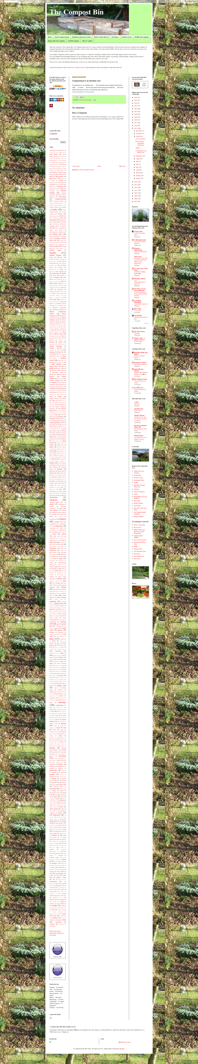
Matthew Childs (62, 324)
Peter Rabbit (53, 354)
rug (63, 799)
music (51, 702)
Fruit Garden (59, 248)
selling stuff (57, 817)
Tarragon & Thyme (140, 362)
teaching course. (54, 857)
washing (56, 885)
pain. (56, 731)
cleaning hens (55, 512)
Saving (62, 382)
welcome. (52, 893)
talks (59, 853)
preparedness (60, 766)
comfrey (61, 516)
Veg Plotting (138, 315)
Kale (65, 285)
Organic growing (56, 348)
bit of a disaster (62, 463)
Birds (51, 176)
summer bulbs (59, 847)
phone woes (60, 744)
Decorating (57, 222)
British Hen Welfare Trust (140, 543)
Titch (64, 415)
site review (59, 823)
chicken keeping (60, 495)
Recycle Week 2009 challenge (58, 370)
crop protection (60, 538)
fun (56, 595)
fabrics (60, 568)
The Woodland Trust (140, 551)
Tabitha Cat (61, 400)
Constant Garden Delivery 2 (57, 203)
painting (62, 732)
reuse (55, 797)
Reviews (52, 376)
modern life (57, 694)
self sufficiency (55, 815)
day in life (52, 544)
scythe (62, 809)
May (137, 167)
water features (60, 887)
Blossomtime (59, 176)
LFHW (51, 289)
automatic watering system (57, 449)
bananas (62, 453)
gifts (51, 610)
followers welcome (54, 581)
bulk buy (52, 479)
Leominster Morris (54, 295)
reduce (62, 791)
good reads (54, 611)
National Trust (53, 338)
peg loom (54, 742)
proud (61, 774)
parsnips (60, 736)
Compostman (62, 197)
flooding (52, 577)
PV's (58, 350)
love (57, 683)
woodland (54, 918)
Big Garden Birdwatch (58, 174)
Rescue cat (61, 374)
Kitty (62, 287)
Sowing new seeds (59, 392)
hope (56, 647)
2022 (136, 109)
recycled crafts (61, 784)
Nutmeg (52, 342)
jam (63, 665)
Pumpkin (52, 362)
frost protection (57, 589)
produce (52, 774)
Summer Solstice (54, 398)
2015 (136, 128)
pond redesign (60, 758)
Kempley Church (55, 287)
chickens (54, 499)
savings (58, 805)
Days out (63, 218)
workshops (58, 922)
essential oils (60, 564)
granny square (62, 614)
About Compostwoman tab (78, 67)
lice (60, 673)
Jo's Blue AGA (138, 387)
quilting (54, 778)
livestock (60, 675)
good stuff (61, 611)
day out (60, 544)
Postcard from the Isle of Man (141, 318)
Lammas (52, 291)
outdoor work (53, 723)
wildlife (54, 905)
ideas (55, 657)
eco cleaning (53, 558)
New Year (61, 338)
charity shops (62, 491)
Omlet (60, 342)
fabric (55, 568)
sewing (61, 819)
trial (60, 867)
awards (52, 451)
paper (59, 734)
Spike (51, 396)
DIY (51, 218)
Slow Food (137, 559)
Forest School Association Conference (140, 143)
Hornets (51, 271)
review (62, 797)
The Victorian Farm (61, 410)
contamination (62, 530)
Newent (52, 340)
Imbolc (51, 279)
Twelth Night (54, 421)
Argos (51, 158)
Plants (64, 356)
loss (53, 683)
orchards (57, 719)
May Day (53, 326)
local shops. (61, 677)
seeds (60, 813)
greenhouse (61, 620)
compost (62, 518)
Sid (65, 386)
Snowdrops (58, 390)
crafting (63, 534)
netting (58, 707)
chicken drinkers (55, 493)
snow (64, 829)
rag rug (62, 778)
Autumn (62, 162)
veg (51, 873)
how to (63, 653)
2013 (136, 185)
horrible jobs (53, 649)
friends (63, 587)
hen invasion (60, 636)
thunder (57, 859)
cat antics (61, 487)
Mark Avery (138, 256)
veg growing (59, 873)
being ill (53, 459)
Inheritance (59, 279)
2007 (136, 201)
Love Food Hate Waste (58, 298)
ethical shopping (54, 566)
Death (54, 220)
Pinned (51, 356)
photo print (52, 746)
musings (62, 702)
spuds (57, 839)
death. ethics (53, 546)
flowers (60, 578)
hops (62, 647)
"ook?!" (136, 402)
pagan (58, 728)
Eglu (60, 230)
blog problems (54, 467)
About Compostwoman (62, 37)
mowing (58, 700)
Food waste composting (58, 244)
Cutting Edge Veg (54, 216)
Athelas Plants (54, 162)
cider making (53, 510)
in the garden (53, 659)
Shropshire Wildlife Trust (56, 386)
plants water (58, 750)
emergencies (61, 560)
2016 (136, 125)
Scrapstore (52, 384)
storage (51, 843)
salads (51, 803)
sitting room (60, 825)
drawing (53, 554)
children (52, 506)
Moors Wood (59, 334)
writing (51, 926)
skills (51, 827)
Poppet (54, 358)
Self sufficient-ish (139, 556)
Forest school (54, 246)
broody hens (63, 473)
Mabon (53, 303)
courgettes (63, 532)
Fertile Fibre (63, 240)
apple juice (60, 445)
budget (53, 475)
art (57, 447)
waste (62, 885)
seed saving (52, 811)
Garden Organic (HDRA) (138, 536)
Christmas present (54, 188)
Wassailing (52, 425)
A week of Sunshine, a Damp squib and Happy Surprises (140, 294)
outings (63, 723)
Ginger (51, 257)
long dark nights (61, 679)
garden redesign (61, 597)
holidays (52, 643)
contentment (55, 532)
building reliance (62, 475)
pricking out (55, 772)
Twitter (62, 421)
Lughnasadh (63, 301)
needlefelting (59, 705)
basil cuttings (53, 455)
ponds (58, 760)
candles (52, 485)
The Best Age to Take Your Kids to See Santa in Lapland (140, 419)
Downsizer (137, 554)
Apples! (138, 148)
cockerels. (54, 514)
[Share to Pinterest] (83, 97)
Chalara (53, 186)
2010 (136, 193)
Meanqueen (63, 328)
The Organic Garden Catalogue (140, 513)
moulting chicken (54, 698)
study (51, 847)
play (65, 750)
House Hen (56, 275)
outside (55, 725)
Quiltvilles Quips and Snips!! (140, 353)
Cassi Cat (58, 184)
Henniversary (53, 269)
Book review (53, 178)
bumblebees (53, 481)
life (63, 673)
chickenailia (54, 497)
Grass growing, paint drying (140, 382)
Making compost (61, 303)
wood (54, 916)
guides (58, 624)
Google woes (53, 261)
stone (62, 841)
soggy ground (53, 833)
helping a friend (53, 634)
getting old (52, 607)
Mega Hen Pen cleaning (57, 330)
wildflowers (63, 904)
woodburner (63, 916)
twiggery (52, 871)
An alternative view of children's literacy (140, 438)
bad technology (60, 451)
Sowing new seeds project (57, 394)
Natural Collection (139, 492)
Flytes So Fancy (138, 478)
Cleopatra (52, 191)
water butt (52, 887)
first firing (137, 404)
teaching (60, 855)
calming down (53, 483)
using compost (60, 871)
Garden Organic (56, 255)
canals (62, 483)
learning (53, 671)
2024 (136, 103)
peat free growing (54, 740)
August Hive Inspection (141, 304)
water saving (53, 889)
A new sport (137, 310)
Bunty (53, 180)
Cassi (51, 184)
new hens (54, 711)
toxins (57, 865)
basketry (62, 455)
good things (53, 613)
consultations (53, 530)
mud (63, 700)
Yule (59, 435)
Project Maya (61, 360)
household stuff (53, 653)
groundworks (53, 622)
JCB (62, 281)
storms (62, 845)
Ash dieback (63, 160)
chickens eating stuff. (56, 502)
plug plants (55, 752)
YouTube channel (73, 41)
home (58, 643)
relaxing (52, 793)
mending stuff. (60, 692)
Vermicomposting (55, 423)
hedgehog (52, 632)
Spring (60, 396)
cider (60, 508)
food (64, 581)
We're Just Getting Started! (139, 356)
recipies (64, 782)
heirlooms (60, 632)
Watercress (61, 425)
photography (61, 746)
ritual (57, 799)
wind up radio (53, 908)
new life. (62, 711)
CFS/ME (61, 180)
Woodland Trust (56, 429)
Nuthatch (60, 340)
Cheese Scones (138, 341)
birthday (52, 463)
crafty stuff (56, 536)
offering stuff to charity (56, 717)
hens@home (63, 639)
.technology (53, 150)
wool (62, 918)
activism (57, 439)
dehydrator (53, 550)
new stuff (59, 713)
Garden (53, 252)
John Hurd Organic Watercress (139, 486)
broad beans (61, 471)
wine (53, 910)
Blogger (122, 1049)
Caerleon (52, 182)
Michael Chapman (54, 332)
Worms (64, 431)
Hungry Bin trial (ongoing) (56, 41)
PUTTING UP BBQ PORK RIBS (139, 273)
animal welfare (60, 443)
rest (50, 797)
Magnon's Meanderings (138, 249)
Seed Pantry (61, 384)
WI (63, 423)
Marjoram (53, 305)
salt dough (57, 803)
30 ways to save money (56, 152)
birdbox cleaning (59, 461)
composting (58, 526)
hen (61, 634)
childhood (61, 504)
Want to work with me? (101, 37)
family (56, 571)
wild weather (53, 901)
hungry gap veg (57, 655)
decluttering (53, 548)
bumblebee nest (60, 479)
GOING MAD (55, 250)
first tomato (60, 574)
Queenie (59, 362)
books (53, 471)
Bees (51, 172)
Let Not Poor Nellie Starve (139, 234)
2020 (136, 114)
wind (62, 906)
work (64, 920)
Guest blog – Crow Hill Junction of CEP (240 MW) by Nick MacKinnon (140, 260)
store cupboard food (60, 843)
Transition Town (54, 419)
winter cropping (62, 910)
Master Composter (59, 309)
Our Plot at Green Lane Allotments (140, 289)
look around (54, 681)
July (56, 285)
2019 (136, 117)
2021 (136, 111)
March (138, 173)
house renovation (55, 651)
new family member (61, 709)
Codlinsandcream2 (140, 240)
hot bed (61, 649)
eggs (60, 558)
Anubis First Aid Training (139, 472)
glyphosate (63, 609)
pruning (51, 776)
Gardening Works (139, 480)
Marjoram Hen (62, 305)
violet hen (55, 879)
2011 (136, 190)
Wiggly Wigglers (139, 516)
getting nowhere (59, 606)
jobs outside (52, 667)
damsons (62, 542)
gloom (57, 610)
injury (51, 663)
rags (51, 780)
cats (60, 489)
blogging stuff (61, 469)
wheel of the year (61, 895)
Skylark (51, 390)
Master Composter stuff (58, 315)
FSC (59, 236)
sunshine (52, 849)
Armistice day (60, 158)
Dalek (56, 218)
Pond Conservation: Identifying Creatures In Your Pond (57, 933)
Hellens (60, 267)
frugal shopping (60, 591)
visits (62, 879)
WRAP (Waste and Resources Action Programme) (139, 531)
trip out (62, 869)
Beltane (56, 172)
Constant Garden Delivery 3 (57, 205)
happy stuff (57, 628)
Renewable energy (57, 372)
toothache (52, 865)
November (139, 133)
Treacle (64, 418)
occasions (63, 715)
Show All (146, 323)
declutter (62, 546)
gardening (53, 601)
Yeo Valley (63, 433)
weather (62, 889)
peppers (62, 742)
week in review (60, 891)
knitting (64, 667)
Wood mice (63, 427)
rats (58, 782)
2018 (136, 120)
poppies (58, 762)
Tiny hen (57, 415)
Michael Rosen (138, 435)
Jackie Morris (54, 283)
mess (51, 694)
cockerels (63, 512)
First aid (63, 242)
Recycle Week (60, 368)
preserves (60, 768)
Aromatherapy (53, 160)
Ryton (58, 380)
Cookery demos (54, 207)
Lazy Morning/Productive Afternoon (140, 282)
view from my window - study (58, 876)
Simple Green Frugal (57, 388)
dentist (62, 550)
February (139, 175)
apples (51, 447)
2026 (136, 97)
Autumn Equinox (54, 164)
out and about (61, 721)
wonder (64, 914)
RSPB (51, 368)
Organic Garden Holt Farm (57, 344)
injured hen (55, 661)
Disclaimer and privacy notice (81, 37)
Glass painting (60, 259)
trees (53, 867)
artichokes (63, 447)
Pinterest (58, 356)
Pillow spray (61, 354)
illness (61, 657)
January (138, 178)
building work (55, 477)
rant (52, 782)
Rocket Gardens (138, 503)
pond (54, 758)
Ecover (57, 224)
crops (51, 540)
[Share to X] (79, 97)
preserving (53, 770)
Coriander (63, 207)
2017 (136, 123)
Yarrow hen (55, 433)
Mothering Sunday (54, 336)
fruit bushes (57, 593)
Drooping (137, 333)
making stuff (61, 685)
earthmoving (55, 556)
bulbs (62, 477)
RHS (65, 362)
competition (53, 519)
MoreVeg (136, 489)
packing (51, 727)
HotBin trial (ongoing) (142, 37)
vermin (51, 875)
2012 (136, 187)
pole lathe (62, 754)
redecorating (63, 788)
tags (55, 853)
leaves (58, 671)
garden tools (58, 599)
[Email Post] (94, 100)
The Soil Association (140, 540)
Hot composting (54, 273)
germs (51, 605)
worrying (61, 924)
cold (60, 514)
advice (64, 439)
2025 (136, 100)
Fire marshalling (55, 242)
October (138, 136)
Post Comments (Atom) (87, 170)
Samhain (54, 382)
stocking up (55, 841)
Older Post (122, 166)
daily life (53, 542)
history (61, 641)
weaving (52, 891)
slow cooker (63, 827)
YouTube (53, 435)
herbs (53, 641)
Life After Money (139, 331)
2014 (136, 182)
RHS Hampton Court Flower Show (58, 365)
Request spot (53, 374)
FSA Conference (140, 139)
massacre (56, 688)
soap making (55, 831)
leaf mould (63, 669)
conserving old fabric (56, 528)
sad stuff (60, 801)
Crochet (60, 214)
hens (52, 638)
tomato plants (62, 861)
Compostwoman (60, 199)
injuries (62, 661)
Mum (62, 336)
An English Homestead (137, 301)
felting (58, 572)
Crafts (54, 209)
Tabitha (54, 400)
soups (64, 835)
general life (59, 603)
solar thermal (63, 833)
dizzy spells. (53, 552)
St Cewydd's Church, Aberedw (140, 242)
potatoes (60, 764)
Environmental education (57, 232)
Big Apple (63, 172)
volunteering (53, 881)
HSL (58, 265)
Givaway (59, 257)
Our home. (115, 37)
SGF (65, 380)
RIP (63, 366)
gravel (62, 616)
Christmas (60, 186)
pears (58, 738)
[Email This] (75, 97)
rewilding (52, 799)
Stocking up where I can (141, 364)
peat (63, 738)
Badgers (60, 168)
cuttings (62, 540)
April (138, 170)
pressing (64, 770)
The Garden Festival (60, 404)
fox (54, 583)
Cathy (64, 184)
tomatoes (54, 863)
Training (60, 417)
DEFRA (62, 216)
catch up (52, 489)
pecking (64, 740)
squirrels (63, 839)
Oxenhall (52, 350)
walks (51, 885)
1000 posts (61, 150)
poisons (55, 754)
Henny (61, 269)
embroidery (52, 560)
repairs (58, 793)
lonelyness (52, 679)
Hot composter (60, 271)
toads (55, 861)
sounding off (55, 835)
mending (52, 692)
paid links (60, 730)
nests (51, 707)
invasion (57, 665)
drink (59, 554)
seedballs (52, 813)
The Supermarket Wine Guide (140, 429)
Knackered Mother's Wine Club (140, 426)
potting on (52, 766)
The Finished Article (140, 379)
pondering (52, 760)
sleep (55, 827)
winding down (62, 908)
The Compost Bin (77, 11)
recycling (53, 788)
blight (53, 465)
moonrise (61, 696)
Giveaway (52, 259)
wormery (52, 924)
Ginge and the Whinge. (140, 252)
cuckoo (56, 540)
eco (62, 556)
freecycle (52, 587)
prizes (62, 772)
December (139, 131)
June (61, 285)
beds (51, 457)
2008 (136, 199)
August (138, 159)
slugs (52, 829)
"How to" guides (87, 41)
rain (55, 780)
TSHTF (64, 398)
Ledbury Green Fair (61, 291)
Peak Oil (60, 352)
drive (64, 554)
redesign (54, 791)
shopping (52, 821)
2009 (136, 196)
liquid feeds (52, 675)
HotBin (64, 273)
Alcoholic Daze (138, 409)
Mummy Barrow (139, 415)
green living (54, 618)
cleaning (63, 510)
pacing (62, 725)
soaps (62, 831)
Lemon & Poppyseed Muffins (140, 390)
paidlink (51, 731)
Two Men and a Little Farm (141, 269)
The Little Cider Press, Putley (140, 509)
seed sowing (61, 811)
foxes (59, 583)
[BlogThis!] (77, 97)
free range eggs (59, 585)
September (139, 156)
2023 (136, 106)
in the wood (62, 659)
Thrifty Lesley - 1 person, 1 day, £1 (139, 339)
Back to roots (138, 410)
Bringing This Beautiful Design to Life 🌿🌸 (141, 373)
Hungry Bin (59, 277)
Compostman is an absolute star (141, 151)
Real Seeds (137, 501)
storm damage (54, 845)
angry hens (55, 441)
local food (52, 677)
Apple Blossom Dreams (138, 370)
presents (52, 768)
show (58, 821)
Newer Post (76, 166)
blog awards (60, 465)
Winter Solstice (54, 427)
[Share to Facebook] (81, 97)
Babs (65, 164)
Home (50, 37)
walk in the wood (59, 883)
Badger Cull (61, 166)
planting (52, 748)
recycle (53, 784)
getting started (60, 607)
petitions (52, 744)
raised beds (63, 780)
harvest (59, 630)
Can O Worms (60, 182)
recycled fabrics (58, 786)
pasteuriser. (52, 738)
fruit (51, 593)
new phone (52, 713)
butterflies (61, 481)
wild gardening (60, 899)
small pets (58, 829)
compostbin (53, 524)
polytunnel (62, 756)
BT (61, 164)
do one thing (62, 552)
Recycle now (137, 527)
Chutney (62, 189)
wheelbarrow (56, 897)
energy (51, 562)
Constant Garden (58, 201)
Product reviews (127, 37)
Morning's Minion (140, 278)
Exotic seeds (53, 236)
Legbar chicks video (58, 293)
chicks (52, 504)
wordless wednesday (55, 920)
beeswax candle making (60, 457)
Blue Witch (137, 309)
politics (52, 756)
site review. (52, 825)
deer (62, 548)
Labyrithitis (60, 289)
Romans (59, 378)
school (61, 807)
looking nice (63, 681)
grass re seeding (55, 615)
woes (58, 914)
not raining (55, 715)
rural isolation (53, 801)
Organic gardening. (56, 346)
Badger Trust (53, 168)
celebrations (53, 491)
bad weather (53, 453)
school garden (54, 809)
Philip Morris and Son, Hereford (140, 497)
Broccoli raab (63, 178)
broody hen (53, 473)
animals (52, 445)
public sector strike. (61, 776)
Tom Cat (53, 417)
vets (58, 875)
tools (62, 863)
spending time (55, 837)
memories (60, 690)
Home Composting (139, 525)
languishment (54, 669)
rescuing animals (59, 795)
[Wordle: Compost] (51, 1019)
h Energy (58, 626)
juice (58, 667)
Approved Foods (60, 156)
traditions (64, 865)
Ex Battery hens (56, 234)
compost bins (58, 522)
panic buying (53, 734)
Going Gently (138, 231)
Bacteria (53, 166)
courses (54, 534)
